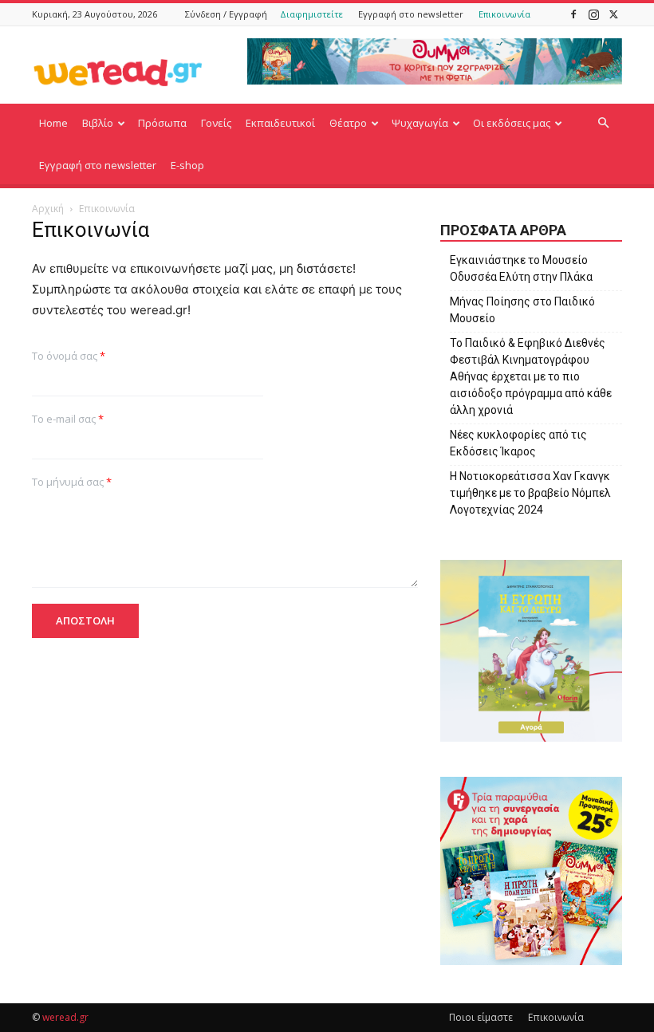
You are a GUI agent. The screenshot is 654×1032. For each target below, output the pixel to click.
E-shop (187, 165)
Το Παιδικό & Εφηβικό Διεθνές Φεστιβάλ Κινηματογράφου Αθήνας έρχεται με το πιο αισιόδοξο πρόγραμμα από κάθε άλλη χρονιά (531, 376)
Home (53, 123)
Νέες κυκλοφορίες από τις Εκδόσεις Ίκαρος (518, 443)
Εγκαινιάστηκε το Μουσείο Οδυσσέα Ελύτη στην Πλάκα (521, 268)
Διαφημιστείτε (311, 14)
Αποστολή (85, 620)
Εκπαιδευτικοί (280, 123)
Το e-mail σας (68, 419)
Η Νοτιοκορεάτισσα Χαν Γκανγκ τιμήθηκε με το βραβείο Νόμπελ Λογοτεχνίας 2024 (530, 493)
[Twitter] (613, 14)
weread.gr (65, 1017)
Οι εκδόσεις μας (511, 123)
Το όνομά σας (68, 356)
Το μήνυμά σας (72, 482)
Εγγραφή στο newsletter (410, 14)
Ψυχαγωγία (420, 123)
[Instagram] (593, 14)
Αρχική (48, 208)
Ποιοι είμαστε (481, 1017)
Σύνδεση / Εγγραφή (226, 14)
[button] (603, 123)
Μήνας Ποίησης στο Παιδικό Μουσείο (522, 310)
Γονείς (216, 123)
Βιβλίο (97, 123)
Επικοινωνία (504, 14)
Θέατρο (348, 123)
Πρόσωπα (162, 123)
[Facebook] (573, 14)
